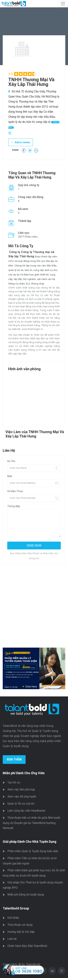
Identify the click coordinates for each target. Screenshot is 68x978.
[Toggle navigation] (63, 3)
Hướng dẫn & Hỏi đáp (21, 932)
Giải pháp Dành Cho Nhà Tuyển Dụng (29, 841)
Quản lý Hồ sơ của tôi (20, 803)
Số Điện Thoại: (15, 491)
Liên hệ (12, 939)
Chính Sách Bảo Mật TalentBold (27, 946)
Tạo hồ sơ (13, 782)
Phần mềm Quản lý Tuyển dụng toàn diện (32, 851)
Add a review (22, 142)
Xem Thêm (14, 759)
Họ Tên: (11, 461)
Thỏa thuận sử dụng (19, 924)
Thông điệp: (13, 506)
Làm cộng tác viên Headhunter (26, 810)
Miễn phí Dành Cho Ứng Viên (24, 773)
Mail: (10, 476)
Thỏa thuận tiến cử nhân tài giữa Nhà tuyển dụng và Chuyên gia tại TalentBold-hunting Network (31, 823)
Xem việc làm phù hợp (21, 789)
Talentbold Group (16, 908)
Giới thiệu (13, 917)
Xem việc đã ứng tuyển (21, 796)
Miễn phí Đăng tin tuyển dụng (25, 894)
